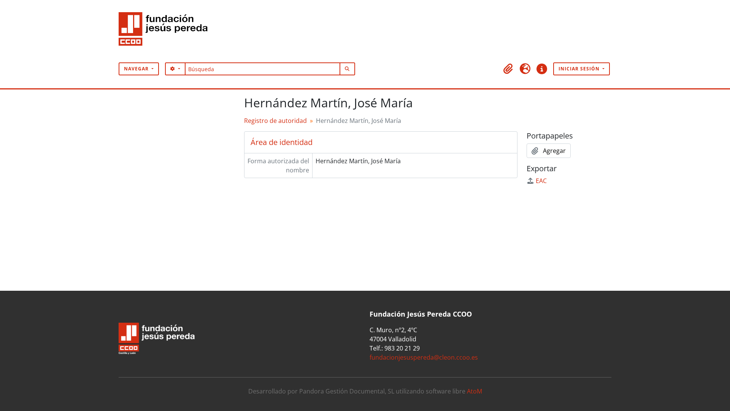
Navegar (137, 68)
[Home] (166, 31)
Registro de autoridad (275, 120)
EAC (541, 181)
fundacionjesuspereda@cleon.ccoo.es (424, 357)
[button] (508, 69)
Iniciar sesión (580, 68)
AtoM (474, 391)
